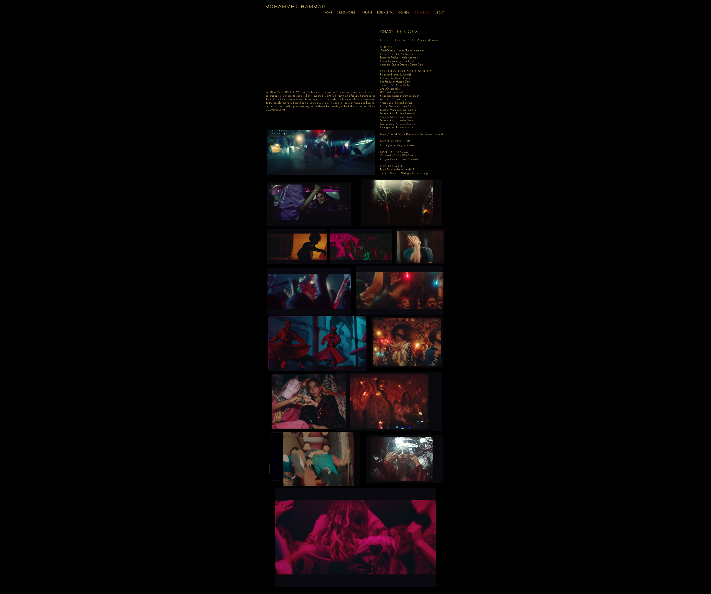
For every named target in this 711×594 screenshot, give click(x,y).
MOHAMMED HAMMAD (296, 6)
